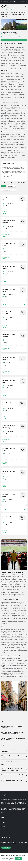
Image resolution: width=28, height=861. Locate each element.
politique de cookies (20, 855)
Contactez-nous (6, 847)
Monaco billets (4, 583)
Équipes (3, 826)
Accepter (18, 858)
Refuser (12, 858)
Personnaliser (5, 858)
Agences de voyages (6, 833)
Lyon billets (22, 581)
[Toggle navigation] (25, 6)
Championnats (4, 830)
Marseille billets (9, 592)
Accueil (3, 822)
